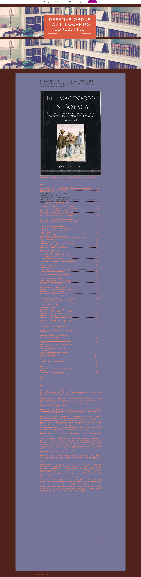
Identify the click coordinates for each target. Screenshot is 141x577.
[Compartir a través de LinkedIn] (49, 534)
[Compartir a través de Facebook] (41, 534)
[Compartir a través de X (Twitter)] (45, 534)
